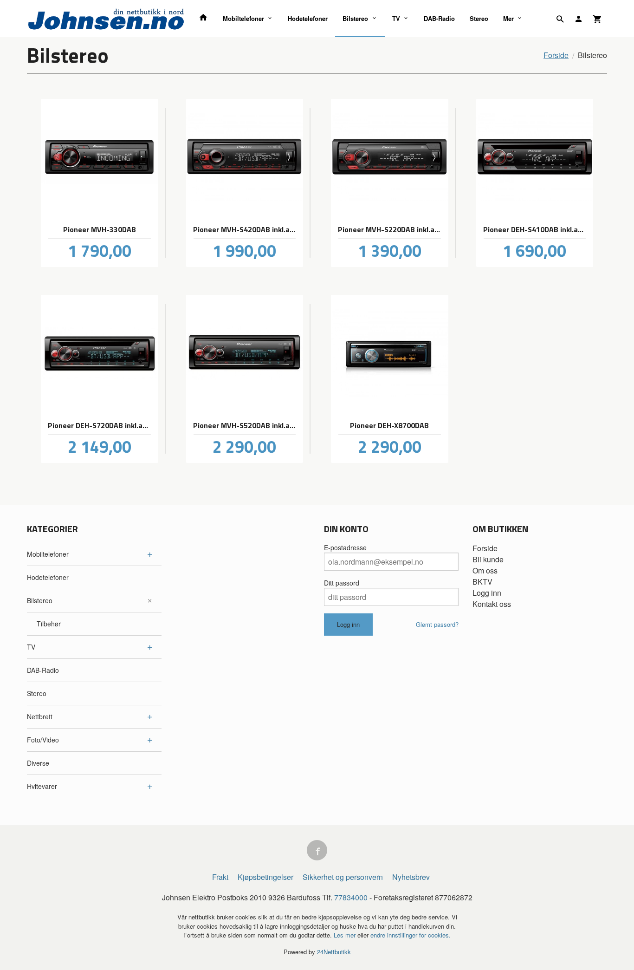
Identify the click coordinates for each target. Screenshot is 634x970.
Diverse (38, 763)
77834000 (351, 897)
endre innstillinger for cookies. (410, 935)
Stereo (479, 18)
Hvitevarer (42, 786)
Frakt (220, 877)
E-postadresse (345, 547)
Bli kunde (488, 559)
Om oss (485, 570)
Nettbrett (39, 716)
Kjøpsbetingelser (265, 877)
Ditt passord (341, 582)
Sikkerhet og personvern (343, 877)
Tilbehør (49, 623)
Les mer (345, 935)
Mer (508, 18)
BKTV (482, 581)
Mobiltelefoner (243, 18)
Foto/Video (43, 739)
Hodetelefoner (308, 18)
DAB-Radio (439, 18)
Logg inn (486, 592)
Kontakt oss (491, 604)
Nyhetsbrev (411, 877)
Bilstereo (355, 18)
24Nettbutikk (334, 951)
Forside (556, 55)
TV (396, 18)
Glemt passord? (437, 624)
